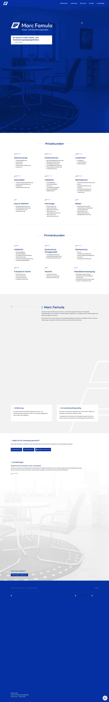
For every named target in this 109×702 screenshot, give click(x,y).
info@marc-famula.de (44, 449)
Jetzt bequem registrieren (19, 575)
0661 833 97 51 (17, 449)
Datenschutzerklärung (32, 588)
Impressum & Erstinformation (18, 588)
